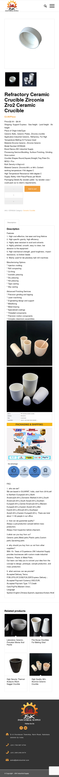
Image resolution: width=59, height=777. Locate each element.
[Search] (44, 6)
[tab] (11, 222)
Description (11, 222)
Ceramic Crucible (29, 210)
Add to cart (32, 189)
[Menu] (51, 6)
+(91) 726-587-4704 (18, 745)
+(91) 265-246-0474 (18, 753)
